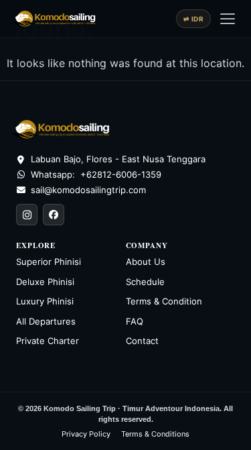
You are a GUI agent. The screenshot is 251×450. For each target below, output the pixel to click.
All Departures (46, 321)
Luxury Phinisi (45, 301)
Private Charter (47, 340)
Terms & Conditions (155, 434)
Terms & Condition (164, 301)
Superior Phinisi (48, 261)
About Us (145, 261)
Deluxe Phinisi (45, 281)
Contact (142, 340)
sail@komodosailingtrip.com (88, 189)
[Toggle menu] (227, 19)
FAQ (134, 321)
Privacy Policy (86, 434)
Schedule (145, 281)
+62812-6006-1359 (120, 174)
